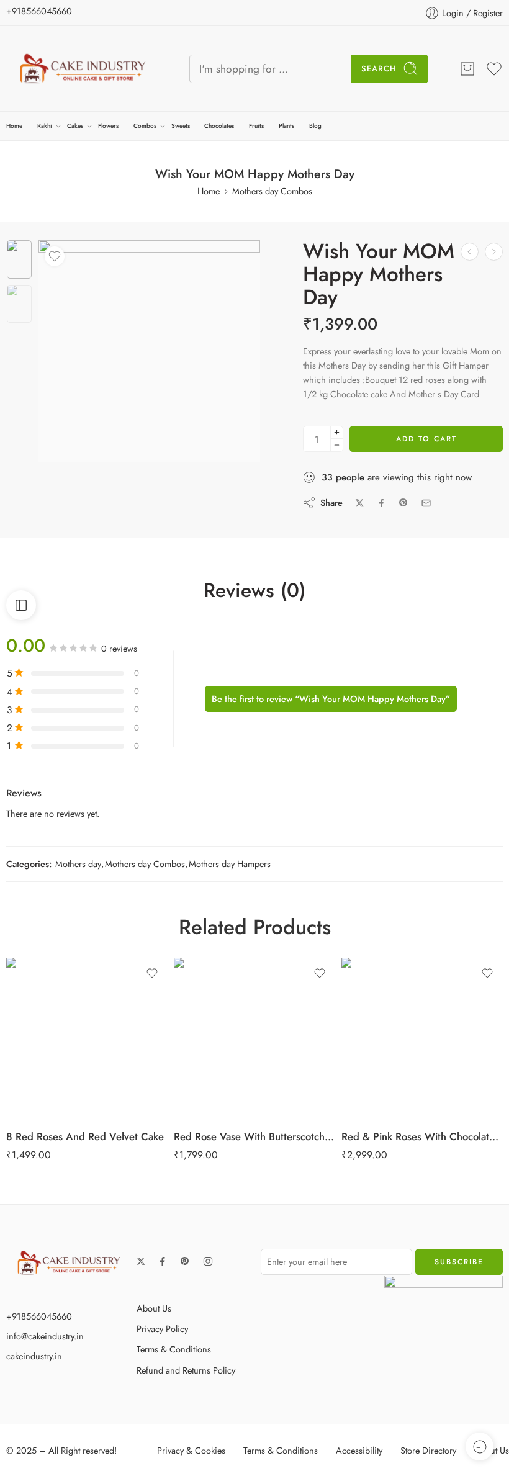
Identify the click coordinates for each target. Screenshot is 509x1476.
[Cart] (467, 69)
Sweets (180, 125)
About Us (154, 1308)
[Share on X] (359, 503)
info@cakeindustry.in (45, 1336)
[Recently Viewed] (479, 1446)
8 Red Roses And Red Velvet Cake (85, 1136)
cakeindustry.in (34, 1355)
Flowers (108, 125)
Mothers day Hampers (230, 863)
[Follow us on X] (141, 1261)
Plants (286, 125)
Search (379, 68)
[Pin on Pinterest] (403, 503)
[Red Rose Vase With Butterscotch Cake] (254, 1038)
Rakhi (44, 125)
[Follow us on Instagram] (208, 1261)
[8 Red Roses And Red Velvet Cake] (87, 1038)
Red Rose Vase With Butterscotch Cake (254, 1136)
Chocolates (219, 125)
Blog (315, 125)
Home (14, 125)
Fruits (256, 125)
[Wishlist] (55, 256)
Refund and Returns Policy (186, 1370)
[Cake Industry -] (82, 68)
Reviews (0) (254, 591)
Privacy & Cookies (191, 1450)
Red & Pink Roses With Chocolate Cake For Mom (422, 1136)
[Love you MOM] (470, 252)
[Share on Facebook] (381, 503)
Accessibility (359, 1450)
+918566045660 (39, 10)
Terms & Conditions (174, 1349)
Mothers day (78, 863)
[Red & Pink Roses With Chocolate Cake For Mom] (422, 1038)
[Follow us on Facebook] (163, 1261)
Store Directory (428, 1450)
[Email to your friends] (426, 503)
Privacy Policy (162, 1328)
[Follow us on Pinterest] (185, 1261)
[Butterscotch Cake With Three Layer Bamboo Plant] (494, 252)
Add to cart (426, 438)
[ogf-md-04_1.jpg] (19, 259)
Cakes (75, 125)
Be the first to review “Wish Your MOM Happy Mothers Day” (331, 698)
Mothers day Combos (272, 190)
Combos (144, 125)
